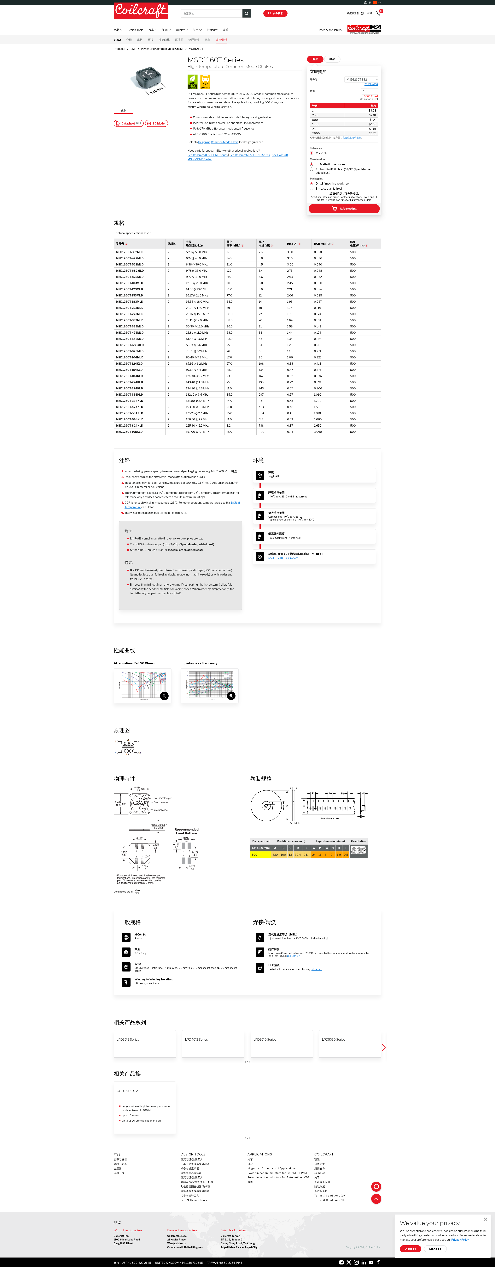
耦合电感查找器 (190, 1168)
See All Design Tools (194, 1200)
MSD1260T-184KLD (129, 376)
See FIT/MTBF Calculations (283, 558)
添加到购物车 (348, 208)
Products (119, 48)
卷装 (207, 39)
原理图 (179, 39)
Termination (317, 159)
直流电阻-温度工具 (192, 1159)
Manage (435, 1249)
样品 (332, 59)
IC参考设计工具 (190, 1195)
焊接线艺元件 (294, 956)
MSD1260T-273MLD (129, 314)
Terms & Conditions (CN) (330, 1200)
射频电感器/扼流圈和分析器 (197, 1182)
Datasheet (128, 123)
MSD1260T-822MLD (130, 276)
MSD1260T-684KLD (129, 419)
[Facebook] (341, 1262)
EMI (133, 48)
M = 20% (321, 153)
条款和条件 (321, 1191)
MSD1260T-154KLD (129, 369)
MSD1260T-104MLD (129, 357)
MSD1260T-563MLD (130, 338)
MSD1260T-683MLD (130, 345)
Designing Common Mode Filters (218, 142)
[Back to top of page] (376, 1199)
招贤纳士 (212, 29)
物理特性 (194, 39)
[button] (383, 1048)
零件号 (313, 79)
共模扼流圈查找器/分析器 (196, 1186)
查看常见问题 (322, 1182)
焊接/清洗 (221, 39)
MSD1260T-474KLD (129, 407)
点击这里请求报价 (351, 137)
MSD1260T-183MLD (129, 301)
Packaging (316, 178)
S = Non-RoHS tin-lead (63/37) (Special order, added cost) (343, 171)
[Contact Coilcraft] (376, 1187)
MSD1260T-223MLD (129, 307)
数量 (312, 91)
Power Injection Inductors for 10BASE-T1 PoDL (278, 1173)
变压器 (118, 1168)
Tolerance (316, 148)
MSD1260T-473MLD (130, 332)
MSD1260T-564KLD (129, 413)
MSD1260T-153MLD (129, 295)
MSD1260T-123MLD (129, 289)
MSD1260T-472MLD (130, 258)
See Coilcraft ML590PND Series (250, 155)
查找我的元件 (371, 84)
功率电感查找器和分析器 (195, 1163)
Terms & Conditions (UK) (330, 1195)
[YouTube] (371, 1262)
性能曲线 (164, 39)
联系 (225, 29)
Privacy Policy (460, 1239)
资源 (123, 110)
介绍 (129, 39)
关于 (317, 1177)
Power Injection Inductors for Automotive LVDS (278, 1177)
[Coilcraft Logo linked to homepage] (141, 11)
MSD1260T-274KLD (129, 388)
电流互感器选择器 (191, 1173)
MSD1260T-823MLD (130, 351)
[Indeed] (378, 1262)
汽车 (250, 1159)
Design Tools (135, 30)
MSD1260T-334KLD (129, 394)
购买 (315, 59)
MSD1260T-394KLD (129, 400)
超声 (250, 1182)
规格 (140, 39)
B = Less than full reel (329, 188)
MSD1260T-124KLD (129, 363)
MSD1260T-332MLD (129, 252)
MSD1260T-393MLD (130, 326)
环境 (150, 39)
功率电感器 (120, 1159)
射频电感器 (120, 1163)
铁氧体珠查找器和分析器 (195, 1191)
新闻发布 (319, 1168)
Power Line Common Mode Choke (162, 48)
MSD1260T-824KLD (129, 425)
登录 (369, 13)
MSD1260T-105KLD (129, 431)
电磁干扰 (119, 1173)
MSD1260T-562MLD (130, 264)
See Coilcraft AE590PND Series (208, 155)
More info (317, 969)
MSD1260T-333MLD (129, 320)
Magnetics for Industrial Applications (272, 1168)
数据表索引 (353, 13)
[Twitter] (349, 1262)
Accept (410, 1249)
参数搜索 (278, 13)
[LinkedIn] (363, 1262)
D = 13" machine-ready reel (332, 183)
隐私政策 (319, 1186)
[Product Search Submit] (246, 13)
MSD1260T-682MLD (130, 270)
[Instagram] (356, 1262)
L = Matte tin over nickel (330, 164)
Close (485, 1219)
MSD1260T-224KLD (129, 382)
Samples (319, 1173)
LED (250, 1163)
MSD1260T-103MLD (129, 283)
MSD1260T (196, 48)
